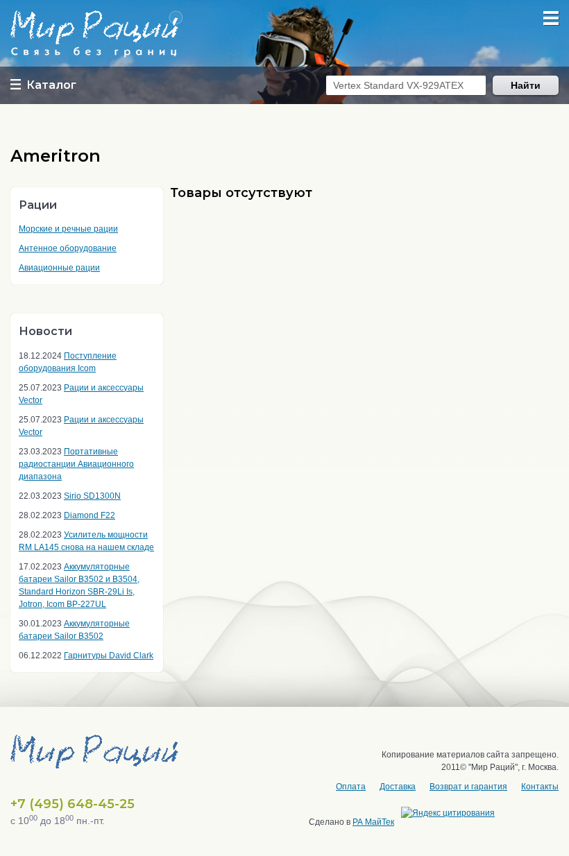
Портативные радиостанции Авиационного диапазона (76, 464)
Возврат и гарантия (468, 786)
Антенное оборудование (68, 248)
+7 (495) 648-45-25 (72, 804)
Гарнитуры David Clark (108, 655)
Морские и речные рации (68, 229)
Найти (526, 85)
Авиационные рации (59, 268)
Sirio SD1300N (92, 496)
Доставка (398, 786)
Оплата (351, 786)
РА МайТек (373, 822)
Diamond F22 (89, 515)
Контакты (540, 786)
